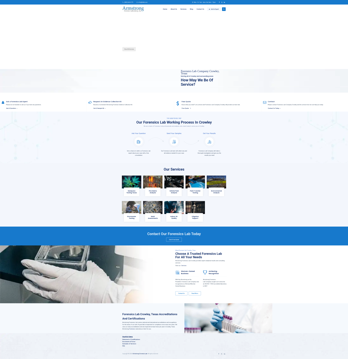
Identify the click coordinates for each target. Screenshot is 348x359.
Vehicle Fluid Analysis (174, 192)
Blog (191, 9)
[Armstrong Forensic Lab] (133, 9)
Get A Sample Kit (98, 108)
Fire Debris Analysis (153, 192)
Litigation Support (195, 217)
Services (183, 9)
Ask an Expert (215, 9)
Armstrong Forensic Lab (140, 353)
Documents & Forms (128, 341)
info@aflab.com (143, 2)
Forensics (132, 329)
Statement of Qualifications (131, 339)
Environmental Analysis (216, 192)
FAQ (123, 346)
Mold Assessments (153, 217)
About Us (174, 9)
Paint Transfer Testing (195, 192)
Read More (195, 293)
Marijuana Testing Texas (131, 192)
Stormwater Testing (131, 217)
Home (165, 9)
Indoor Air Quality (174, 217)
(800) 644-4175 (128, 2)
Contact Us (200, 9)
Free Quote (185, 108)
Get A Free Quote (174, 239)
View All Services (129, 49)
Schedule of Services (129, 344)
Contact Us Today (273, 108)
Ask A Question (11, 108)
